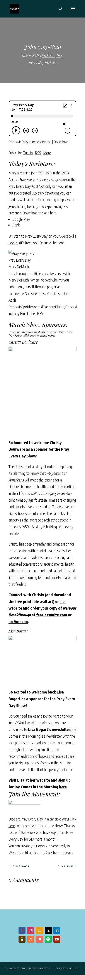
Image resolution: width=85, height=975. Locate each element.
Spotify (27, 306)
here (63, 786)
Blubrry (60, 306)
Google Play (21, 219)
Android (37, 306)
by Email (22, 313)
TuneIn (28, 152)
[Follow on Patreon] (39, 939)
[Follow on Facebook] (22, 930)
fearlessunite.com (51, 614)
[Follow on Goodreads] (22, 939)
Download (61, 141)
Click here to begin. (59, 852)
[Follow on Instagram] (30, 930)
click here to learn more (39, 336)
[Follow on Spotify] (48, 939)
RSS (38, 152)
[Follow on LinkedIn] (56, 930)
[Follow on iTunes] (30, 939)
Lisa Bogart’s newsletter (49, 729)
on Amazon (18, 621)
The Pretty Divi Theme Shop (52, 968)
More (47, 152)
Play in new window (36, 141)
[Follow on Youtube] (56, 939)
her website (40, 779)
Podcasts (48, 55)
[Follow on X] (48, 930)
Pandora (49, 306)
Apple (16, 224)
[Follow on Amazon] (39, 930)
